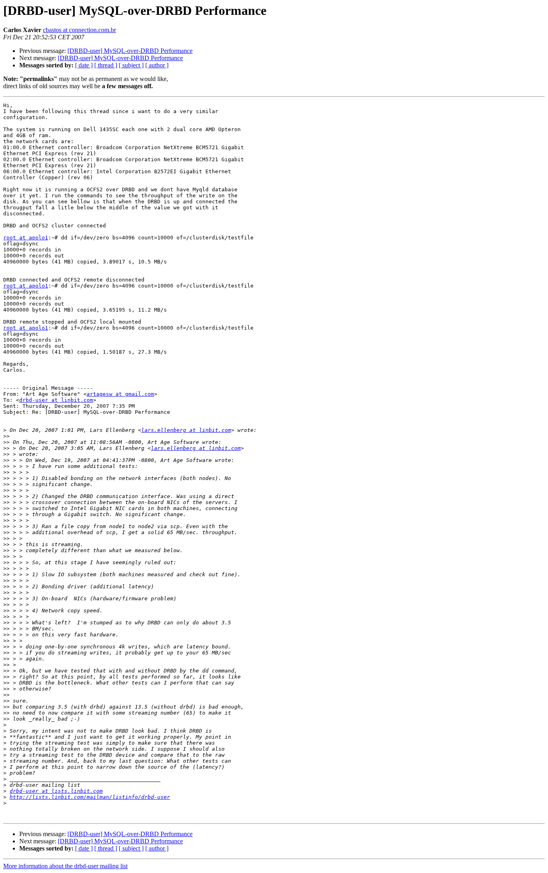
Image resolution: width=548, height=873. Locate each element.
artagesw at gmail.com (120, 394)
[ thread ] (105, 65)
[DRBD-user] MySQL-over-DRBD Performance (130, 50)
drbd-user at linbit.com (56, 400)
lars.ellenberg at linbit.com (186, 430)
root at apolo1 (25, 238)
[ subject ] (131, 65)
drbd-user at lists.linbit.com (56, 791)
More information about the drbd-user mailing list (65, 866)
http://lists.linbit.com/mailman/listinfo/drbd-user (90, 797)
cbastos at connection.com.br (79, 29)
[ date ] (84, 65)
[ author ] (156, 65)
